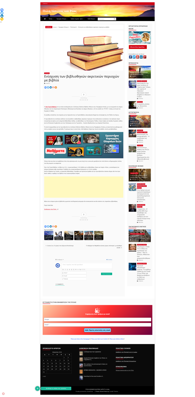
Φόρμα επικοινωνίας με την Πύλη (125, 370)
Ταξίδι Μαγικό (91, 19)
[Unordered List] (74, 269)
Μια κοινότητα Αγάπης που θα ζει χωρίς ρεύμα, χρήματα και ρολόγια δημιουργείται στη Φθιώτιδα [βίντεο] (143, 153)
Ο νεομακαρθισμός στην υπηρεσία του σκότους (138, 237)
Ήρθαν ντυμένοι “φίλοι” (77, 19)
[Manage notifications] (3, 393)
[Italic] (65, 269)
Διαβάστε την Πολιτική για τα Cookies (126, 352)
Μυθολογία (133, 63)
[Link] (80, 269)
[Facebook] (45, 87)
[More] (56, 87)
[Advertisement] (83, 187)
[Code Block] (78, 269)
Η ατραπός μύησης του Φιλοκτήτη (143, 105)
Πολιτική (139, 188)
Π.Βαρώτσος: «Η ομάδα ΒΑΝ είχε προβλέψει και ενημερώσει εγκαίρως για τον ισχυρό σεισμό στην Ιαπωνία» (143, 214)
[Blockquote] (76, 269)
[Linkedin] (51, 87)
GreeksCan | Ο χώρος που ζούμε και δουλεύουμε (60, 245)
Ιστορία (139, 81)
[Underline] (67, 269)
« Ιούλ (44, 376)
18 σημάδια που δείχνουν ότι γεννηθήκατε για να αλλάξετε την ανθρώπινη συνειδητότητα (138, 120)
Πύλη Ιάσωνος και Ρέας (60, 10)
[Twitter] (48, 87)
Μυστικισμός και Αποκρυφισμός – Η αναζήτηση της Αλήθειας (143, 137)
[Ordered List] (72, 269)
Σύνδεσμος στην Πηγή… (50, 209)
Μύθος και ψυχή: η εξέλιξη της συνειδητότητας (139, 73)
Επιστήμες (140, 206)
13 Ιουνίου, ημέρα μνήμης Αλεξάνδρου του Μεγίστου (138, 176)
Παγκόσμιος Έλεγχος (142, 186)
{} (82, 269)
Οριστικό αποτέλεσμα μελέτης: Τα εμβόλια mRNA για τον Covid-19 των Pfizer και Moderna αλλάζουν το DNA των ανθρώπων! (144, 272)
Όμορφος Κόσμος (61, 19)
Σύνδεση (110, 259)
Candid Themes (113, 391)
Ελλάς (50, 19)
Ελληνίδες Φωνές (136, 166)
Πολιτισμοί (47, 73)
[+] (84, 269)
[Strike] (69, 269)
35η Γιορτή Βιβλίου (51, 107)
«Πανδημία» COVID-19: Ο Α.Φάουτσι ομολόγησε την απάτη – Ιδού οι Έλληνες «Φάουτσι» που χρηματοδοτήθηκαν (143, 252)
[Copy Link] (1, 19)
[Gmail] (53, 87)
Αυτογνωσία (134, 112)
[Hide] (1, 22)
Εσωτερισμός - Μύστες (142, 132)
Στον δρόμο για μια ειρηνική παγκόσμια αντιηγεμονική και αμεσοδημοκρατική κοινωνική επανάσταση (143, 195)
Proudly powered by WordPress (84, 391)
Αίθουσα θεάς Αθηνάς (136, 47)
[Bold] (63, 269)
